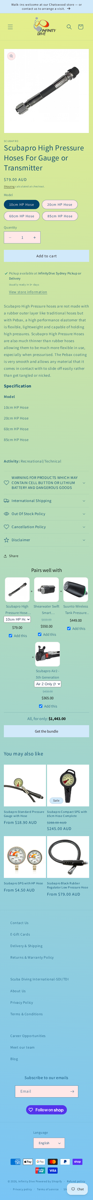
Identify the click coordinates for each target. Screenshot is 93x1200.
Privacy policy (22, 1189)
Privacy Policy (21, 1002)
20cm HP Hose (59, 204)
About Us (18, 991)
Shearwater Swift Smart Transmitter (46, 610)
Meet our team (22, 1047)
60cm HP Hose (21, 216)
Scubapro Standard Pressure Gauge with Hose (24, 814)
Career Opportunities (28, 1035)
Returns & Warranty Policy (32, 957)
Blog (14, 1059)
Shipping (9, 186)
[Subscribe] (72, 1091)
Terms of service (48, 1189)
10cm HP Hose (21, 204)
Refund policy (76, 1181)
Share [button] (14, 555)
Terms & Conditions (26, 1014)
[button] (10, 27)
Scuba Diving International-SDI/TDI (39, 979)
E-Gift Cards (20, 934)
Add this (20, 635)
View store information (28, 292)
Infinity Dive (26, 1181)
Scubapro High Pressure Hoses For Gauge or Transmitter (17, 610)
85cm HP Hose (60, 216)
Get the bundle (46, 731)
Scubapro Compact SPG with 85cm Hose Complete (67, 814)
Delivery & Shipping (26, 945)
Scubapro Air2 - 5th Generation (47, 674)
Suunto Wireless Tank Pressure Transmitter (75, 610)
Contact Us (19, 922)
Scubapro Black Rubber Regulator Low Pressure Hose (67, 885)
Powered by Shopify (49, 1181)
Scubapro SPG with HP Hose (23, 883)
